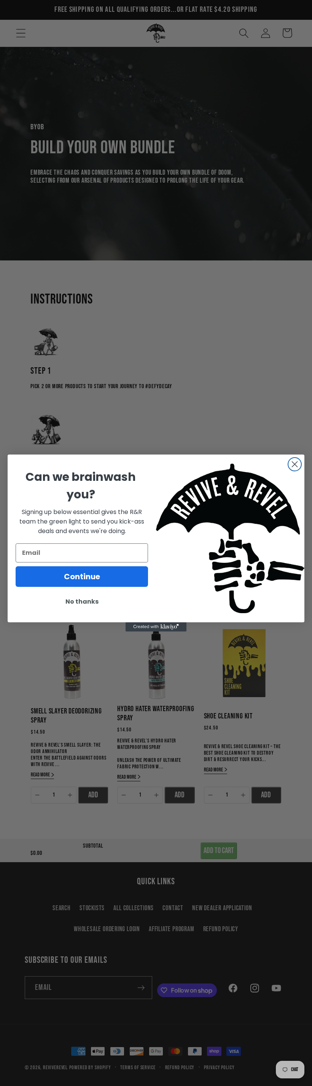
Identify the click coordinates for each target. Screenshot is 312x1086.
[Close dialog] (294, 464)
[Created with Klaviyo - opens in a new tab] (156, 626)
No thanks (82, 601)
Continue (82, 576)
